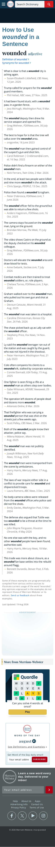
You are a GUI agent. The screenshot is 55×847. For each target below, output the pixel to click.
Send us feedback (20, 595)
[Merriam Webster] (27, 729)
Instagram (43, 815)
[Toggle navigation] (3, 4)
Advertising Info (19, 804)
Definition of (14, 59)
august (25, 741)
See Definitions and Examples (26, 746)
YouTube (32, 815)
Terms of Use (37, 807)
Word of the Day (27, 735)
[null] (34, 741)
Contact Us (37, 804)
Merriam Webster (9, 776)
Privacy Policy (19, 807)
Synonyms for (15, 62)
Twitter (22, 815)
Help (16, 801)
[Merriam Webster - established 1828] (10, 4)
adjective (35, 53)
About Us (26, 801)
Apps (38, 801)
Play (27, 712)
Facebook (11, 815)
